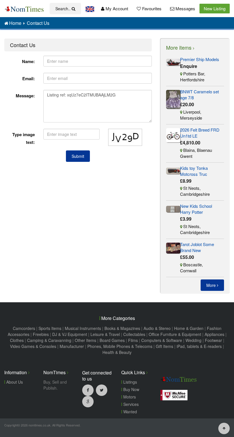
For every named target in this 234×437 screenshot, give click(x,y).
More (211, 285)
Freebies (41, 334)
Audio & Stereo (157, 328)
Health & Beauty (117, 352)
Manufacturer (72, 346)
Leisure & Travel (105, 334)
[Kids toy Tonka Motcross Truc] (173, 170)
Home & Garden (188, 328)
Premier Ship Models (199, 59)
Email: (28, 78)
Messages (184, 8)
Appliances (214, 334)
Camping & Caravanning (49, 340)
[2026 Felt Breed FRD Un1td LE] (173, 135)
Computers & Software (161, 340)
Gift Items (164, 346)
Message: (25, 95)
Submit (78, 156)
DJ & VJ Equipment (69, 334)
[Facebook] (88, 390)
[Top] (224, 428)
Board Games (112, 340)
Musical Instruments (83, 328)
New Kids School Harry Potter (196, 209)
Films (133, 340)
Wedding (193, 340)
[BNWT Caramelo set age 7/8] (173, 99)
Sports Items (50, 328)
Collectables (134, 334)
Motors (129, 397)
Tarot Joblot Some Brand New (197, 247)
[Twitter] (101, 390)
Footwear (213, 340)
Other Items (85, 340)
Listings (129, 382)
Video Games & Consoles (33, 346)
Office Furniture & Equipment (175, 334)
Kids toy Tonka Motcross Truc (194, 171)
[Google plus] (88, 401)
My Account (116, 8)
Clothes (17, 340)
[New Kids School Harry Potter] (173, 208)
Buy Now (130, 389)
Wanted (129, 411)
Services (130, 404)
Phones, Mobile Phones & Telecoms (119, 346)
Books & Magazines (122, 328)
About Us (14, 382)
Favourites (151, 8)
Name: (28, 61)
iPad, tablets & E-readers (199, 346)
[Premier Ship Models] (173, 62)
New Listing (214, 8)
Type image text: (23, 138)
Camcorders (24, 328)
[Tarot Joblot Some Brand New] (173, 247)
